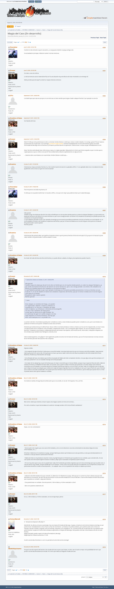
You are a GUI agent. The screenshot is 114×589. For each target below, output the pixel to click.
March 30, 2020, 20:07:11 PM (30, 494)
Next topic (103, 37)
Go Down (9, 42)
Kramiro (13, 164)
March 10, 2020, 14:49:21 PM (30, 378)
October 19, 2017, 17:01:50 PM (31, 164)
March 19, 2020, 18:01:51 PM (30, 473)
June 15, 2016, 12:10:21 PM (30, 47)
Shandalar (13, 47)
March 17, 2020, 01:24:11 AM (30, 445)
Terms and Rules (99, 587)
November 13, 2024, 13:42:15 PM (31, 519)
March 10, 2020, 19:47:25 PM (30, 399)
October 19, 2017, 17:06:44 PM (31, 186)
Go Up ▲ (106, 587)
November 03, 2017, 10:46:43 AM (31, 276)
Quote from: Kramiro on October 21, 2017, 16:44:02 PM (40, 279)
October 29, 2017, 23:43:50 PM (31, 255)
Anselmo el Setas (16, 118)
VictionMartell (15, 519)
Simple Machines (17, 587)
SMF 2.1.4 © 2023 (10, 587)
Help (93, 587)
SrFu (11, 96)
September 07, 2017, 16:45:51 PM (31, 118)
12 (28, 42)
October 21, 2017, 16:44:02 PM (31, 210)
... (21, 42)
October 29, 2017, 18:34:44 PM (31, 232)
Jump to (83, 577)
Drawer (12, 70)
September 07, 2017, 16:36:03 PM (31, 95)
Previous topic (95, 37)
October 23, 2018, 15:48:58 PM (31, 345)
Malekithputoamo (14, 549)
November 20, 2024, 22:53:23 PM (31, 546)
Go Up (9, 570)
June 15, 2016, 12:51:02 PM (30, 70)
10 (23, 42)
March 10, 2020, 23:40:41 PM (30, 424)
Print (104, 42)
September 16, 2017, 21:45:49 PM (31, 139)
